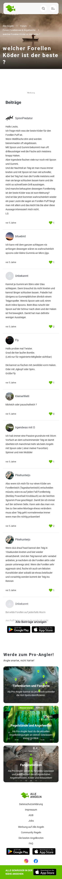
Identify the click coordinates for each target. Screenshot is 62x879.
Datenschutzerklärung (31, 804)
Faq (31, 843)
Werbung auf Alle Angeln (31, 827)
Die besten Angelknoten (31, 838)
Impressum (31, 809)
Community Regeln (31, 832)
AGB (31, 815)
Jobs (31, 820)
